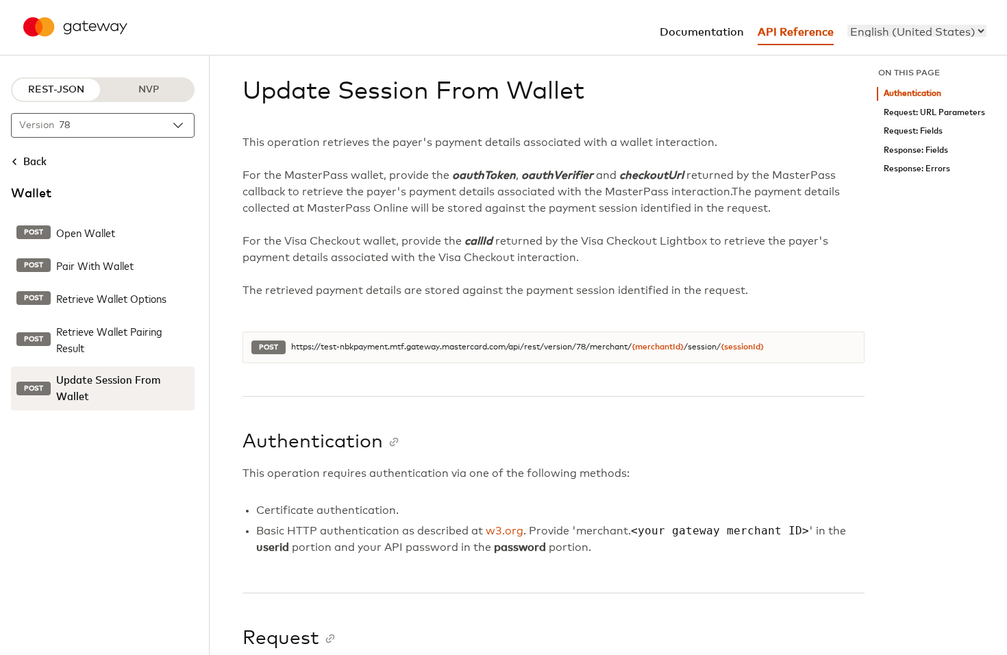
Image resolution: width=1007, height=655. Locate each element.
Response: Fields (916, 150)
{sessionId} (742, 347)
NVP (148, 90)
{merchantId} (658, 347)
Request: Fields (913, 131)
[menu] (916, 31)
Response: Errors (917, 168)
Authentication (912, 93)
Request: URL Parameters (934, 112)
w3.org (504, 531)
